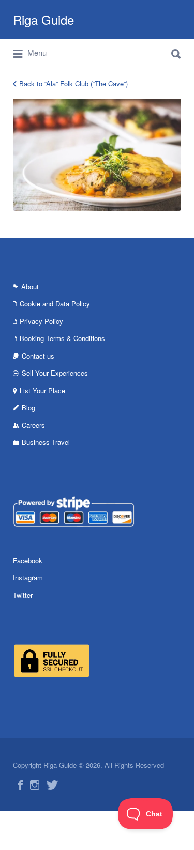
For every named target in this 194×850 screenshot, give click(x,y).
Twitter (23, 595)
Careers (33, 425)
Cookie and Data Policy (55, 303)
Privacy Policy (41, 321)
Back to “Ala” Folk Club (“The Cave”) (73, 83)
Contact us (38, 356)
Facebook (27, 560)
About (30, 286)
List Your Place (42, 390)
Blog (28, 407)
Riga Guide (43, 19)
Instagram (28, 577)
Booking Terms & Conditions (62, 338)
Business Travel (46, 442)
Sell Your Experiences (55, 373)
